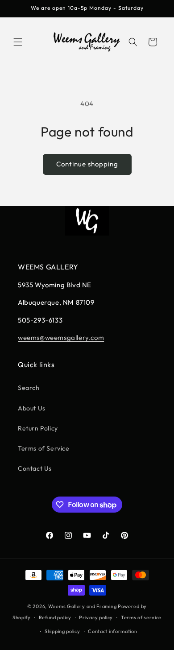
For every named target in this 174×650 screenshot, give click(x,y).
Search (29, 388)
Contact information (112, 631)
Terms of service (141, 617)
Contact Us (35, 468)
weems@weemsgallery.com (61, 337)
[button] (18, 42)
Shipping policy (62, 631)
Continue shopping (87, 164)
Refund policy (55, 617)
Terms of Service (44, 448)
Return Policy (38, 428)
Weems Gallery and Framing (82, 606)
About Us (32, 408)
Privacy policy (96, 617)
